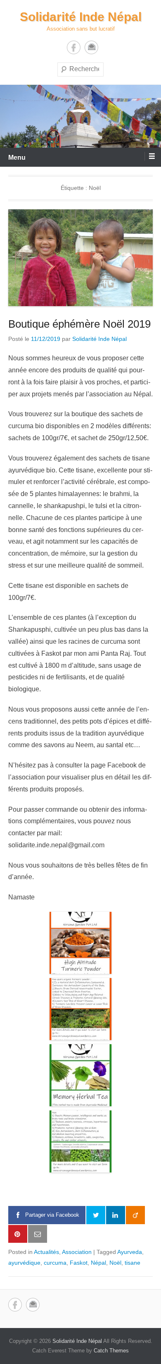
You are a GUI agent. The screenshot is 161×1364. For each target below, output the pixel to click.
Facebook (73, 47)
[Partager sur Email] (37, 1234)
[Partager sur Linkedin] (115, 1215)
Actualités (46, 1252)
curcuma (55, 1262)
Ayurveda (129, 1252)
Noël (115, 1262)
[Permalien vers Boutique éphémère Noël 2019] (80, 257)
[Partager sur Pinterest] (17, 1234)
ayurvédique (24, 1262)
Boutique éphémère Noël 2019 (79, 324)
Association (77, 1252)
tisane (132, 1262)
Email (91, 47)
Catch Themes (111, 1350)
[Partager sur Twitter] (95, 1215)
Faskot (79, 1262)
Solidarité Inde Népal (81, 17)
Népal (98, 1262)
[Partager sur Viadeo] (135, 1215)
